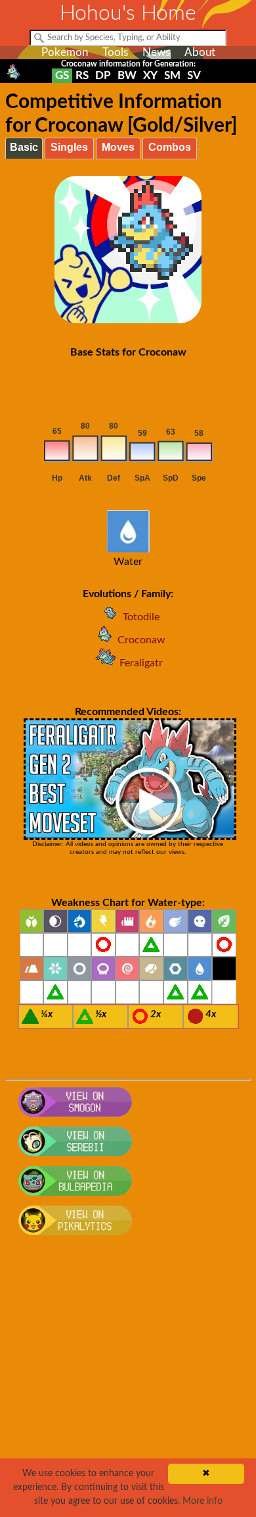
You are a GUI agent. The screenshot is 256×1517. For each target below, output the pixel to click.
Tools (115, 52)
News (156, 52)
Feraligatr (141, 663)
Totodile (141, 617)
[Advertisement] (128, 1383)
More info (202, 1501)
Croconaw (141, 640)
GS (62, 75)
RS (82, 75)
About (199, 52)
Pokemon (64, 52)
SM (172, 75)
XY (150, 75)
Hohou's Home (128, 13)
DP (103, 75)
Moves (118, 147)
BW (127, 75)
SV (194, 75)
